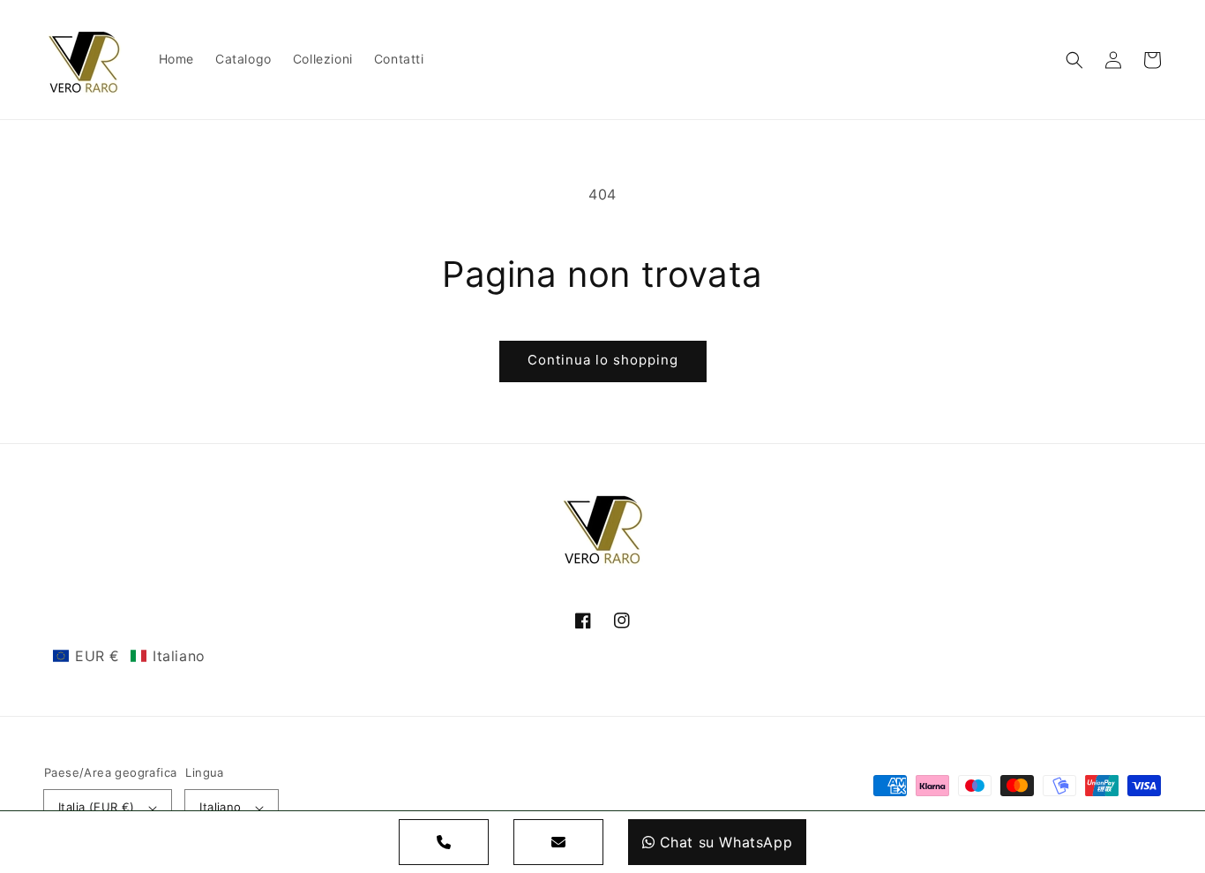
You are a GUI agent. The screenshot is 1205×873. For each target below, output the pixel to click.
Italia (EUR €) (96, 807)
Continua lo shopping (603, 359)
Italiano (220, 807)
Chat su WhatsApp (726, 842)
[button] (1074, 60)
